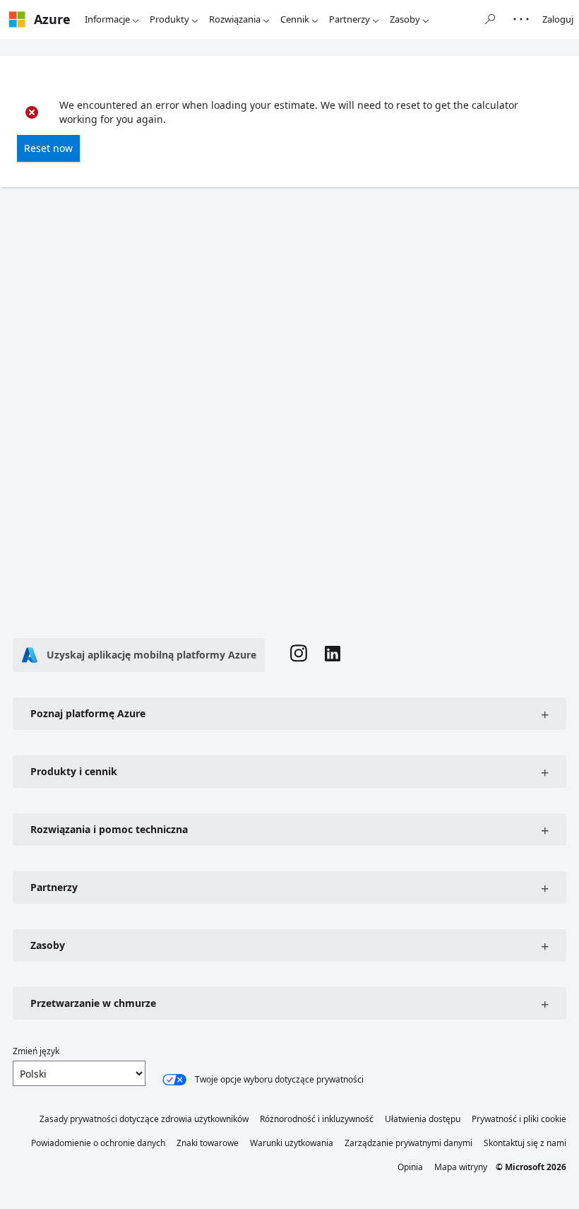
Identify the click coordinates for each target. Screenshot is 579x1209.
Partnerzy (349, 19)
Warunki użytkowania (291, 1143)
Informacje (107, 19)
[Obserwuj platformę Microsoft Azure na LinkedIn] (332, 655)
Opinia (410, 1167)
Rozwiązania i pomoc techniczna (109, 829)
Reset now (48, 148)
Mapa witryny (460, 1167)
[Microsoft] (16, 19)
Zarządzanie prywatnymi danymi (408, 1143)
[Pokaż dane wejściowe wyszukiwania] (490, 19)
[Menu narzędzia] (521, 19)
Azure (52, 19)
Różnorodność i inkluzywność (317, 1119)
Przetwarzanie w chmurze (93, 1003)
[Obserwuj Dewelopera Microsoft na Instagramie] (298, 655)
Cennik (294, 19)
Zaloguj (557, 19)
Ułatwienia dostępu (422, 1119)
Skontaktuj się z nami (525, 1143)
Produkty (169, 19)
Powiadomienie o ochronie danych (98, 1143)
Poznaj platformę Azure (87, 713)
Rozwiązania (235, 19)
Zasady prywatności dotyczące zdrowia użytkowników (144, 1119)
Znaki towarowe (208, 1143)
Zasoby (405, 19)
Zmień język (36, 1051)
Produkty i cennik (73, 771)
